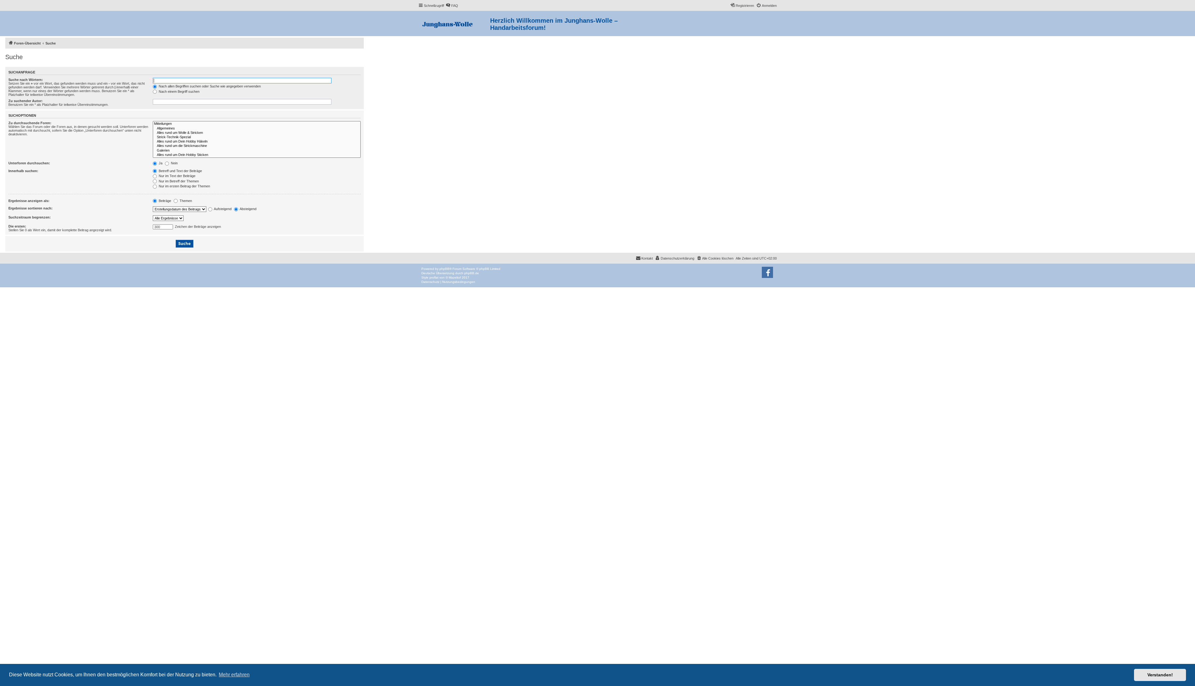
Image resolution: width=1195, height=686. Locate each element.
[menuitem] (452, 5)
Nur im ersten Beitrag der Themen (184, 186)
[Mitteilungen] (256, 124)
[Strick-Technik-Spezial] (256, 137)
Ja (160, 163)
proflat (433, 277)
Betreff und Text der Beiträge (180, 171)
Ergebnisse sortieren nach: (30, 208)
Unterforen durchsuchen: (29, 163)
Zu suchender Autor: (25, 101)
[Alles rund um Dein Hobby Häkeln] (256, 141)
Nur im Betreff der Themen (178, 181)
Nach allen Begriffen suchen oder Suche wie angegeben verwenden (209, 86)
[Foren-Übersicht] (454, 23)
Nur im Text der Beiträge (176, 176)
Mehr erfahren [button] (234, 674)
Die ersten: (17, 226)
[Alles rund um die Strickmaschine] (256, 146)
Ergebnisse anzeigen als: (28, 201)
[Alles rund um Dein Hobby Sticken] (256, 155)
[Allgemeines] (256, 128)
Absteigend (247, 209)
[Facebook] (767, 272)
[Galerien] (256, 150)
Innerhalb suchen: (23, 171)
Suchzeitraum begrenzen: (29, 217)
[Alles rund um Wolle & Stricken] (256, 133)
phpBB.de (471, 273)
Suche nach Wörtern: (25, 80)
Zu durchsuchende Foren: (29, 123)
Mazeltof (455, 277)
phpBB (444, 268)
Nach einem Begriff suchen (178, 91)
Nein (174, 163)
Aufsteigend (222, 209)
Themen (185, 201)
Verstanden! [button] (1160, 674)
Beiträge (164, 201)
